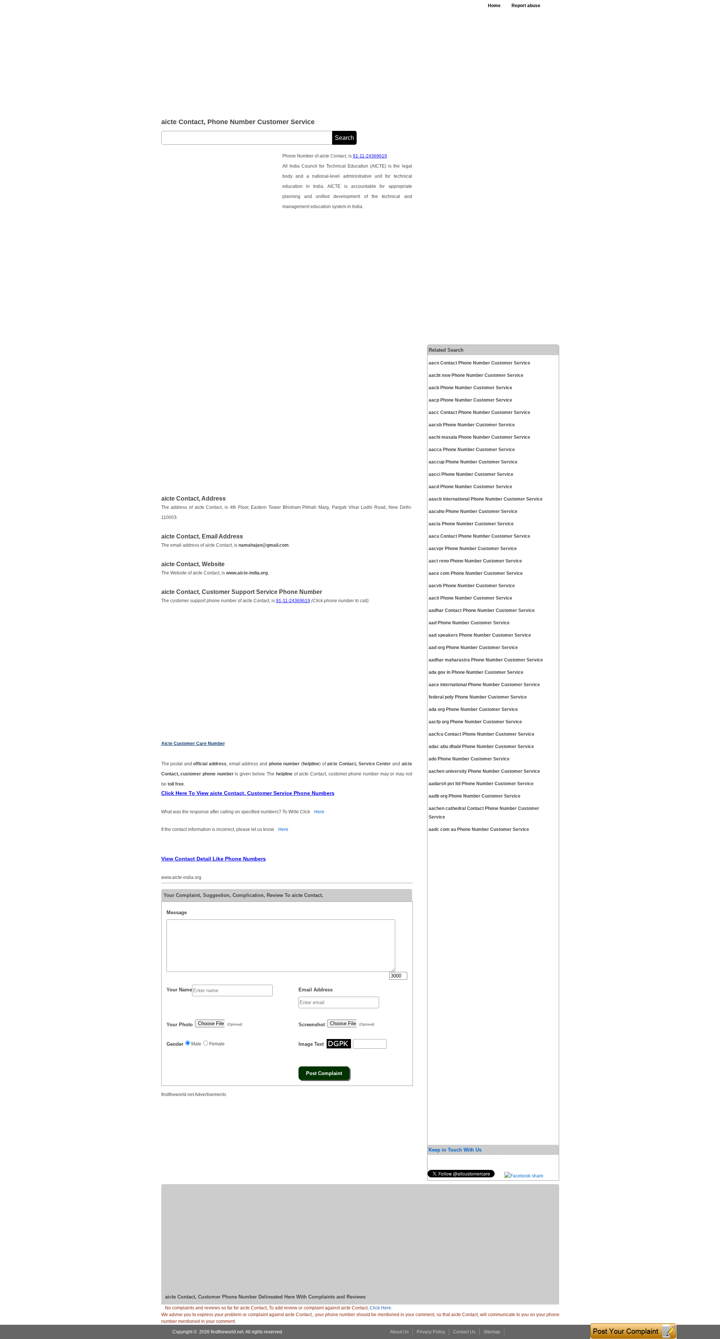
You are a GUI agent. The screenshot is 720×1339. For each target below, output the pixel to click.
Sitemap (491, 1332)
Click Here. (381, 1308)
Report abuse (526, 5)
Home (494, 5)
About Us (399, 1332)
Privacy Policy (431, 1332)
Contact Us (464, 1332)
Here (319, 812)
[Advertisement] (344, 56)
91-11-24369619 (370, 156)
